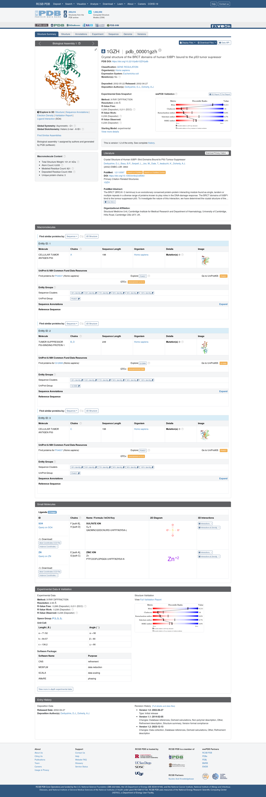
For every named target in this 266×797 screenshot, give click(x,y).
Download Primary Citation (216, 153)
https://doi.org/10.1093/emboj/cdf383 (126, 175)
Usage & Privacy (42, 770)
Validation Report (63, 115)
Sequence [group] (71, 236)
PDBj (204, 759)
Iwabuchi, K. (166, 163)
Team (37, 763)
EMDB (205, 766)
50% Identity (89, 293)
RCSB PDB (43, 4)
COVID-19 (153, 3)
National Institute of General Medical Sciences (73, 789)
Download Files (207, 42)
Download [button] (108, 3)
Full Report (226, 94)
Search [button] (69, 3)
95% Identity (131, 293)
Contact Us (80, 752)
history (151, 142)
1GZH (107, 182)
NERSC (116, 792)
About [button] (130, 3)
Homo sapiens (123, 70)
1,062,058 (97, 11)
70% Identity (103, 293)
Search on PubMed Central (154, 172)
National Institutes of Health (111, 789)
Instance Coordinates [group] (48, 546)
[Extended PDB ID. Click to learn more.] (160, 50)
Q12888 (59, 363)
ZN (40, 552)
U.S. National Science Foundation (92, 786)
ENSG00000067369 (136, 369)
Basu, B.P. (126, 163)
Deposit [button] (57, 3)
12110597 (119, 172)
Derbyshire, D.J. (132, 86)
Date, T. (155, 163)
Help (214, 3)
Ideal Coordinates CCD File (49, 542)
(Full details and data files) (163, 706)
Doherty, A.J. (148, 86)
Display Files (188, 42)
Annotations (81, 34)
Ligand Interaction (46, 118)
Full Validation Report (150, 599)
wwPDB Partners (210, 749)
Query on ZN (45, 556)
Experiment (97, 34)
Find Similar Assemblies (49, 135)
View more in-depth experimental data (55, 689)
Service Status (81, 766)
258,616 (72, 11)
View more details (110, 131)
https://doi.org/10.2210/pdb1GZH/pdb (130, 61)
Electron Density (45, 115)
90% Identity (117, 293)
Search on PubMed (134, 172)
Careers (142, 3)
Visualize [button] (81, 3)
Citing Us (39, 756)
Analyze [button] (94, 3)
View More (110, 202)
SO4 (41, 523)
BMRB (205, 763)
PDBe (204, 756)
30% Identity (76, 293)
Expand (223, 304)
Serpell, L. (137, 163)
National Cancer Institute (182, 786)
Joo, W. (146, 163)
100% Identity (146, 293)
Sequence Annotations (77, 112)
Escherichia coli (131, 73)
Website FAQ (81, 759)
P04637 (59, 275)
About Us (39, 752)
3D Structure (91, 236)
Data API (225, 42)
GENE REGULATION (127, 66)
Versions (141, 34)
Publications (40, 759)
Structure (65, 34)
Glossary (79, 763)
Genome (128, 34)
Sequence (113, 34)
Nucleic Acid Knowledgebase (181, 778)
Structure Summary (46, 34)
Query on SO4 (46, 527)
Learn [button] (120, 3)
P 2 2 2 (57, 618)
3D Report (215, 94)
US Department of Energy (136, 786)
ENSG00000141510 (136, 282)
